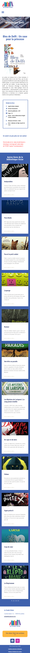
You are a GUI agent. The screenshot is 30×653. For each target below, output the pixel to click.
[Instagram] (18, 641)
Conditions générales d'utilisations (15, 649)
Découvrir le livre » (9, 195)
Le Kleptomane (9, 583)
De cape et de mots (10, 440)
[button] (3, 12)
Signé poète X (8, 510)
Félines (6, 474)
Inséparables (8, 181)
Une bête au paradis (10, 361)
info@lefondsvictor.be (10, 617)
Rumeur (6, 327)
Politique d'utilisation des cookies (15, 651)
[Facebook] (12, 641)
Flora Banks (8, 218)
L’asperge (7, 290)
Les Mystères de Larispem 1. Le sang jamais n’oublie (14, 400)
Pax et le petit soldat (11, 254)
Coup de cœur (8, 547)
